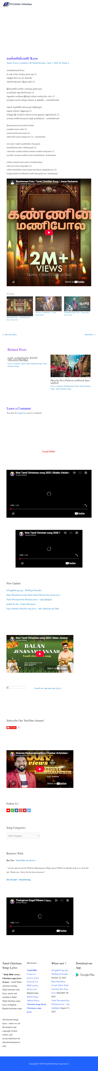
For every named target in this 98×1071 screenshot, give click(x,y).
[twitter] (29, 810)
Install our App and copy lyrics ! (45, 688)
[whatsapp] (13, 810)
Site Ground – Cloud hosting (18, 879)
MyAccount (32, 989)
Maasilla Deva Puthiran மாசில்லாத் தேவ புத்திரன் (70, 381)
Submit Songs (32, 996)
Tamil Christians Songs (34, 363)
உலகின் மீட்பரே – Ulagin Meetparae (21, 604)
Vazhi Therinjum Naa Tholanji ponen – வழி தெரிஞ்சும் (29, 599)
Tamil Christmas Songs (63, 389)
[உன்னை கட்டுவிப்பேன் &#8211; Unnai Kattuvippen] (48, 303)
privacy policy (33, 978)
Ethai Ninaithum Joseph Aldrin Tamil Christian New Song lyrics (33, 595)
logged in (22, 412)
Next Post (90, 334)
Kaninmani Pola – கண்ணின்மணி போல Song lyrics (18, 318)
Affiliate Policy (33, 1000)
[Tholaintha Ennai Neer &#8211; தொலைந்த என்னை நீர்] (77, 303)
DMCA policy (33, 985)
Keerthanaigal (69, 386)
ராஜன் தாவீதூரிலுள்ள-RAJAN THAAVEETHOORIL (22, 359)
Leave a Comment (20, 62)
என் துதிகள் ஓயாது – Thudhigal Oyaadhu (24, 590)
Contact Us (31, 974)
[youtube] (8, 810)
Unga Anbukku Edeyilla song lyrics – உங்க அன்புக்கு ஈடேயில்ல (32, 608)
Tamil (9, 62)
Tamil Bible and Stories (26, 860)
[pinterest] (25, 810)
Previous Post (10, 334)
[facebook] (17, 810)
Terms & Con (32, 981)
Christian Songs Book (36, 1004)
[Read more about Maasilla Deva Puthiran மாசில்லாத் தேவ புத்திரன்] (71, 365)
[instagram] (21, 810)
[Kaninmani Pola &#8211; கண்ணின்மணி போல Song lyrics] (20, 306)
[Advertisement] (49, 27)
